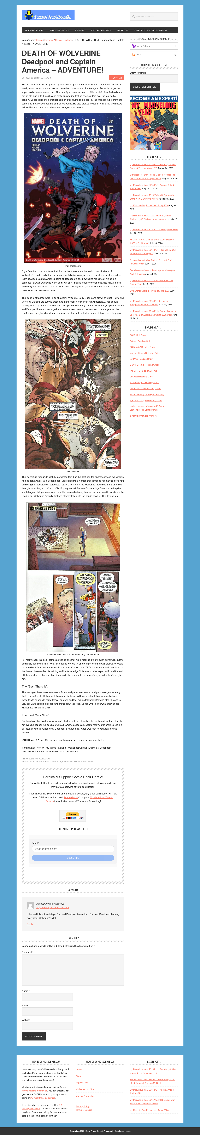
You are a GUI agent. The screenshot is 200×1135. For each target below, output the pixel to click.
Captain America (43, 761)
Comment (27, 952)
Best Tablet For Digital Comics (144, 409)
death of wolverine (72, 761)
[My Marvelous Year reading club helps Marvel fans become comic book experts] (154, 149)
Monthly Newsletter (85, 1095)
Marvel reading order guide (34, 1090)
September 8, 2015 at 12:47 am (52, 907)
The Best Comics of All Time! (144, 370)
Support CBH (82, 1082)
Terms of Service (84, 1109)
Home (79, 1069)
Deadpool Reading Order (141, 376)
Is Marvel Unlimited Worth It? (143, 415)
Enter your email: (138, 72)
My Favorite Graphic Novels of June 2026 (149, 290)
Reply (30, 924)
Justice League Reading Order (144, 382)
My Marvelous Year (85, 1089)
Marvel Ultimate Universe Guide (145, 352)
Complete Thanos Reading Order (145, 388)
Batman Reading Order (141, 341)
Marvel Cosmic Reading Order (144, 364)
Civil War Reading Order (141, 358)
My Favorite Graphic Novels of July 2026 (149, 205)
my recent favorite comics (42, 1097)
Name (26, 991)
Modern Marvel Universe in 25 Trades (148, 406)
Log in (127, 1131)
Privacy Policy (82, 1106)
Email (25, 1005)
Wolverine (88, 761)
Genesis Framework (105, 1131)
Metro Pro (90, 1131)
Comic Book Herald (48, 16)
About (78, 1075)
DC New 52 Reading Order (142, 346)
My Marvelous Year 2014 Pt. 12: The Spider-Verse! (154, 229)
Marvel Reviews (42, 758)
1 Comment (116, 77)
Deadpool (56, 761)
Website (26, 1020)
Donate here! (71, 797)
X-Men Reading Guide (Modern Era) (147, 394)
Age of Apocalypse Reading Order (146, 400)
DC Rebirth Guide (138, 335)
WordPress (119, 1131)
